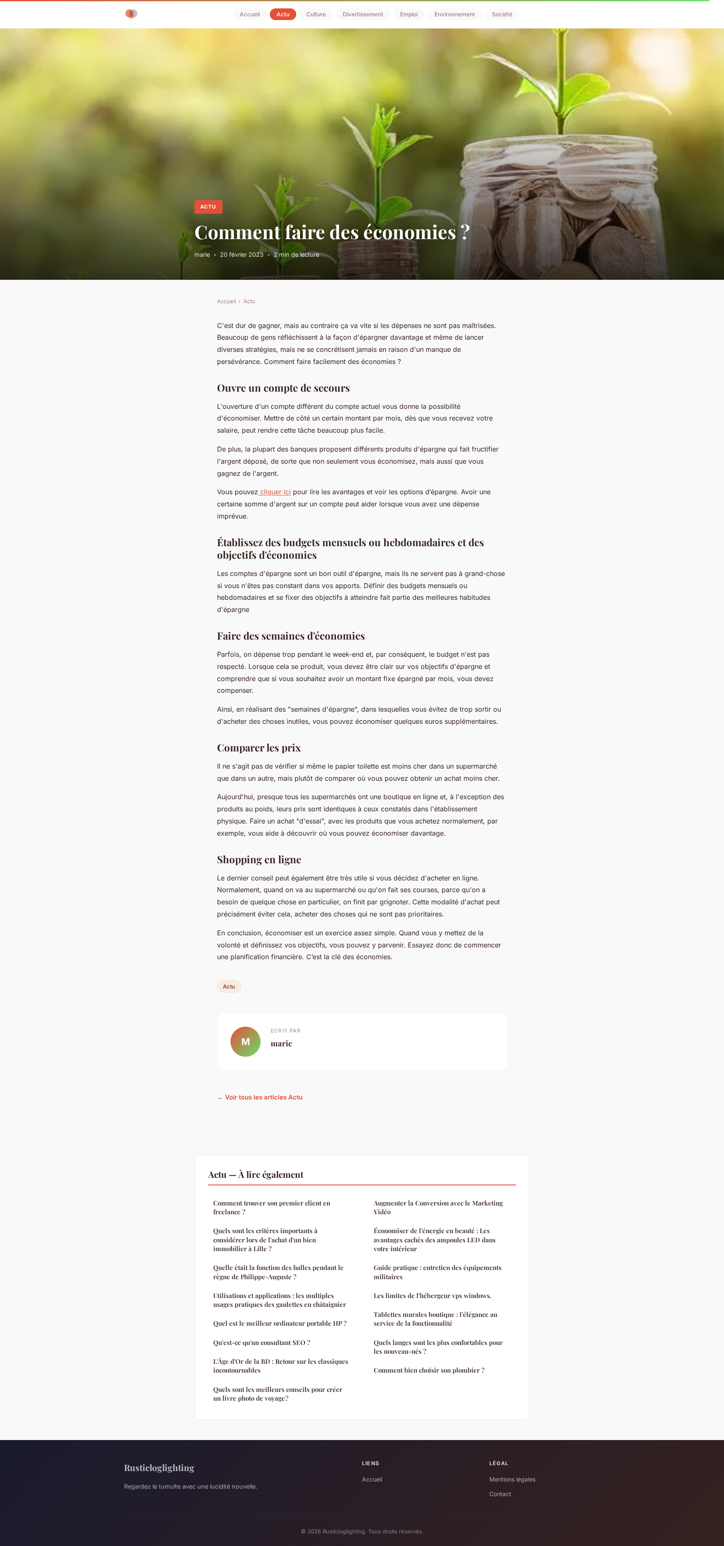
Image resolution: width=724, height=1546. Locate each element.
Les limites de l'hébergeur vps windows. (432, 1295)
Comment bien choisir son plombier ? (429, 1370)
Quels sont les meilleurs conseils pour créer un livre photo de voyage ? (277, 1393)
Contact (500, 1493)
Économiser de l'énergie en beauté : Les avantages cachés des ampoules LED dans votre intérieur (435, 1239)
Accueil (250, 14)
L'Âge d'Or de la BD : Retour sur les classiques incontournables (280, 1365)
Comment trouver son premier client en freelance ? (271, 1207)
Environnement (454, 14)
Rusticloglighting (159, 1467)
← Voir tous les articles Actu (260, 1097)
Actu (283, 14)
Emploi (409, 14)
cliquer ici (274, 492)
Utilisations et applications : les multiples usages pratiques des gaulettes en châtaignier (279, 1300)
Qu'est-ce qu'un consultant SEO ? (261, 1342)
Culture (316, 14)
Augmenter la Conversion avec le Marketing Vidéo (438, 1207)
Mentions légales (512, 1479)
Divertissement (363, 14)
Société (502, 14)
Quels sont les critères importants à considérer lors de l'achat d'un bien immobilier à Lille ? (265, 1239)
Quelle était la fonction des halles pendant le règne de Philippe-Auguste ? (278, 1271)
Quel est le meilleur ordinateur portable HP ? (279, 1323)
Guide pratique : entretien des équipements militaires (438, 1271)
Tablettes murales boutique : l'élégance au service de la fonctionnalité (435, 1318)
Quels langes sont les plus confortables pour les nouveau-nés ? (438, 1346)
